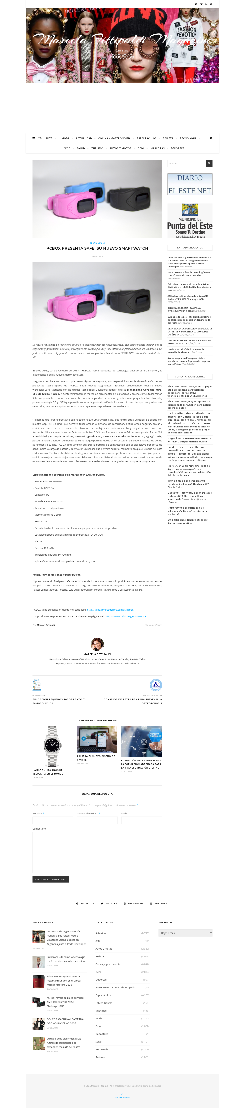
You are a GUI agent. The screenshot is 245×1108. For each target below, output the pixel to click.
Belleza (168, 138)
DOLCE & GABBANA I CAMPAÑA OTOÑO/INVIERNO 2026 (184, 309)
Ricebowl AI (176, 386)
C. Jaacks (156, 1085)
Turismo (97, 148)
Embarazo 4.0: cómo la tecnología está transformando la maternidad (189, 274)
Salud (81, 148)
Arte (49, 138)
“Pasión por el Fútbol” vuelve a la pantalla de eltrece (186, 351)
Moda (66, 138)
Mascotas (157, 148)
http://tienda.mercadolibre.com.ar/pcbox (110, 609)
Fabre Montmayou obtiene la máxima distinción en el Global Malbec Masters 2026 (189, 287)
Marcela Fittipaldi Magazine (122, 39)
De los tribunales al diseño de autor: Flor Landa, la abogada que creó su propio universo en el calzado (189, 428)
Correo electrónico (88, 813)
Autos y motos (120, 148)
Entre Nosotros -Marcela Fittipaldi (115, 987)
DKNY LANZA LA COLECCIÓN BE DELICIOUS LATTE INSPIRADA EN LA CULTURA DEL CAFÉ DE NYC (190, 331)
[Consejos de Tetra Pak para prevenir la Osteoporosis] (156, 685)
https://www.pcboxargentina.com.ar (126, 616)
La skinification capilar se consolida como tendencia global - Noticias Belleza (186, 450)
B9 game (174, 519)
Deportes (177, 148)
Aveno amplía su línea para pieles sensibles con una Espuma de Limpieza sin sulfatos (189, 361)
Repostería (102, 1034)
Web (124, 813)
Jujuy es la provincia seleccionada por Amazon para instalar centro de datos (189, 404)
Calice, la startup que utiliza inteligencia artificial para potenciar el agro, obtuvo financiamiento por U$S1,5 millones (190, 391)
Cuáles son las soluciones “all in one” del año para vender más (187, 511)
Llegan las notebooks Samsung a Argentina (188, 521)
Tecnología (188, 138)
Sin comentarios (153, 625)
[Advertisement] (122, 108)
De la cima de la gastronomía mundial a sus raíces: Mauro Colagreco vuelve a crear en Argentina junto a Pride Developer (189, 262)
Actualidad (84, 138)
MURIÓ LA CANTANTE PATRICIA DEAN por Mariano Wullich (189, 440)
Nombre (38, 813)
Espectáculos (146, 138)
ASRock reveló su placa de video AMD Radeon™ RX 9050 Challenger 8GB (188, 297)
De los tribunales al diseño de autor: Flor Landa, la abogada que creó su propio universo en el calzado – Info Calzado (189, 418)
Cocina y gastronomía (114, 138)
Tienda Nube (176, 480)
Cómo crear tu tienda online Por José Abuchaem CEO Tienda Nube (188, 484)
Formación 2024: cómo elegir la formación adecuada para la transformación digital (141, 764)
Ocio (141, 148)
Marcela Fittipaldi (46, 625)
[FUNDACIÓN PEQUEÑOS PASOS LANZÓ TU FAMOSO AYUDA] (38, 685)
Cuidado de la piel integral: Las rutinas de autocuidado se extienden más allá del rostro (189, 319)
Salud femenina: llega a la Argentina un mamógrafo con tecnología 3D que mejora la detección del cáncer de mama (189, 470)
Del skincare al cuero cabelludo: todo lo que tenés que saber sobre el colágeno (190, 457)
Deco (67, 148)
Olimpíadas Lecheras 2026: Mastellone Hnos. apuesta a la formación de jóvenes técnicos (190, 497)
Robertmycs (176, 507)
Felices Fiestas (104, 1003)
